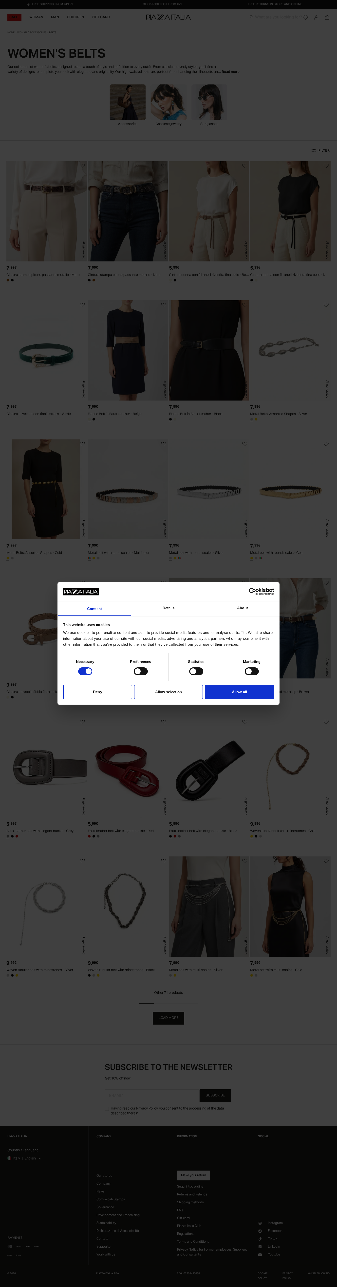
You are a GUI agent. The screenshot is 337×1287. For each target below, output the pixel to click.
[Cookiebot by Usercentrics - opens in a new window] (252, 591)
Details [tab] (169, 608)
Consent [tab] (94, 609)
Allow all (239, 692)
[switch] (141, 671)
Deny (97, 692)
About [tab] (242, 608)
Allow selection (168, 692)
